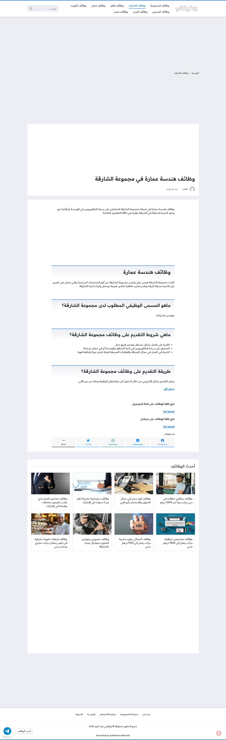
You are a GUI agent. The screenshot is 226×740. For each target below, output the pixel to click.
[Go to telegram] (7, 731)
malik (185, 189)
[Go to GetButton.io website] (7, 737)
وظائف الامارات (181, 73)
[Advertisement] (113, 42)
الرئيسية (195, 73)
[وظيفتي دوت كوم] (186, 8)
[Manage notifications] (218, 733)
